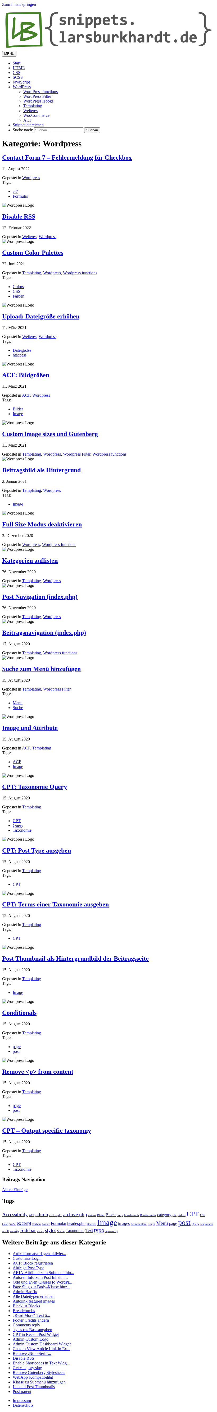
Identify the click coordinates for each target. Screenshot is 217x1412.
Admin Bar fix (25, 1291)
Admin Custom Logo (30, 1339)
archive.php (75, 1214)
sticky (40, 1231)
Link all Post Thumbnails (34, 1387)
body (120, 1215)
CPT (17, 820)
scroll (5, 1231)
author (92, 1215)
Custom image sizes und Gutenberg (50, 433)
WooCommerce (36, 115)
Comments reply (26, 1325)
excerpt (24, 1223)
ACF (27, 120)
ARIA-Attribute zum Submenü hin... (43, 1272)
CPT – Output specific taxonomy (46, 1130)
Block (111, 1214)
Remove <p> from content (37, 1071)
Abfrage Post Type (28, 1268)
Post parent (22, 1391)
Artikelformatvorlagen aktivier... (39, 1253)
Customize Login (27, 1258)
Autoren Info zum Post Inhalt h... (40, 1277)
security (14, 1231)
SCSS (18, 77)
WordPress (22, 87)
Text (89, 1230)
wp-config (111, 1231)
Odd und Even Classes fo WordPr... (42, 1282)
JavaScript (21, 82)
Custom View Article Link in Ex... (41, 1348)
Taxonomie (22, 830)
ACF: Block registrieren (33, 1263)
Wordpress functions (80, 273)
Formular (20, 196)
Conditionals (19, 1012)
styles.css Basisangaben (32, 1329)
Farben (18, 296)
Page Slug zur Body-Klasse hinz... (41, 1287)
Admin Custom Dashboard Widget (42, 1344)
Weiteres (30, 110)
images (124, 1223)
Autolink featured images (34, 1301)
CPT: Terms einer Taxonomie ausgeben (55, 904)
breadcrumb (131, 1215)
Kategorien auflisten (30, 560)
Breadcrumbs (148, 1215)
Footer (46, 1224)
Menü (17, 703)
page (17, 1046)
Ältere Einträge (15, 1189)
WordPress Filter (37, 96)
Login (151, 1224)
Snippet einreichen (28, 125)
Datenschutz (23, 1405)
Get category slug (27, 1367)
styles (50, 1230)
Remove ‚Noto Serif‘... (32, 1353)
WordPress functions (40, 91)
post (16, 1051)
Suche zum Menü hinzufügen (41, 668)
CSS (16, 72)
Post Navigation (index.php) (40, 596)
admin (41, 1214)
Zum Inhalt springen (19, 4)
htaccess (19, 355)
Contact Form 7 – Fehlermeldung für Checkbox (67, 157)
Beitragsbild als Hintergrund (41, 470)
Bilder (18, 409)
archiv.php (55, 1215)
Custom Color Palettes (32, 252)
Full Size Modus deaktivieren (42, 524)
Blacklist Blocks (26, 1306)
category (164, 1214)
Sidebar (28, 1230)
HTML (19, 68)
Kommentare (139, 1224)
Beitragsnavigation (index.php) (44, 632)
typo (99, 1230)
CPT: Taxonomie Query (34, 786)
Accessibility (15, 1214)
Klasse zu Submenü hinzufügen (39, 1382)
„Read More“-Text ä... (31, 1315)
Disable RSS (18, 216)
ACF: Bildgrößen (25, 375)
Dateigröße (22, 350)
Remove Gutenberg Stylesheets (39, 1372)
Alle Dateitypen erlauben (34, 1296)
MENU (9, 54)
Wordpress (31, 177)
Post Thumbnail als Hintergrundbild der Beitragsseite (75, 958)
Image (18, 413)
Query (18, 825)
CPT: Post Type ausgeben (36, 850)
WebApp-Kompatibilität (33, 1377)
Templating (32, 106)
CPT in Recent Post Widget (36, 1334)
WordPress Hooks (38, 101)
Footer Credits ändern (31, 1320)
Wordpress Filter (76, 454)
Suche (18, 707)
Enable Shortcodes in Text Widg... (41, 1363)
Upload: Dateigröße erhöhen (40, 316)
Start (16, 63)
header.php (76, 1223)
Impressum (22, 1400)
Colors (18, 286)
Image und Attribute (30, 727)
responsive (206, 1224)
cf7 (15, 191)
